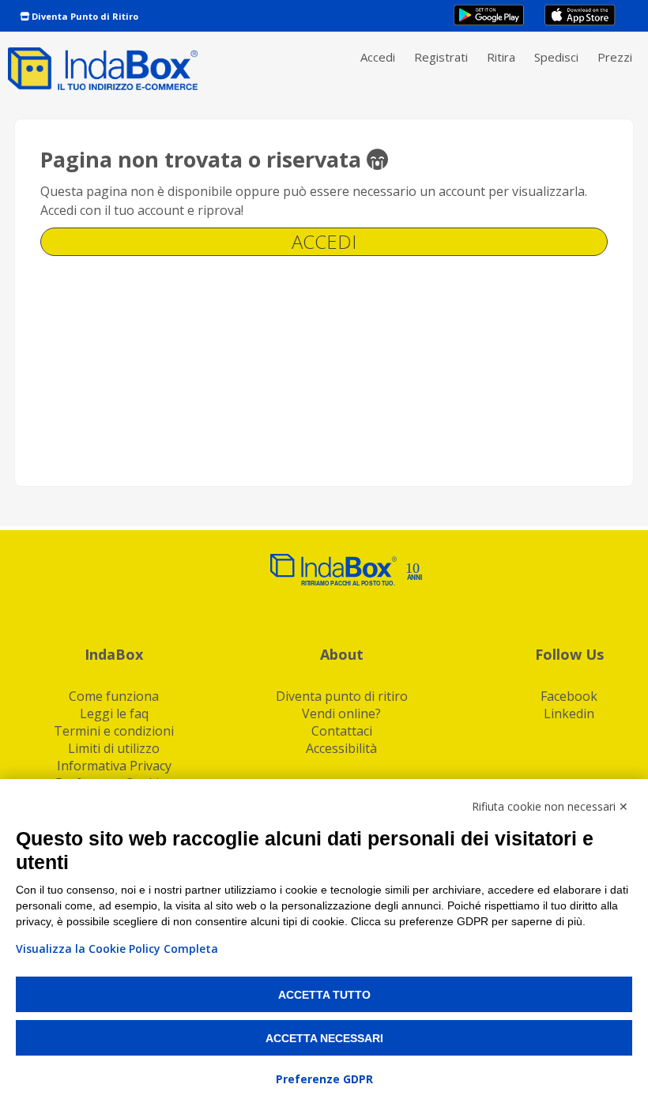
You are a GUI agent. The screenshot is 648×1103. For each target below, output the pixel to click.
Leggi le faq (114, 713)
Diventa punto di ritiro (342, 696)
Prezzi (614, 57)
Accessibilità (341, 748)
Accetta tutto (324, 994)
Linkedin (569, 713)
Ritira (501, 57)
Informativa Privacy (114, 765)
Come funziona (114, 696)
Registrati (441, 57)
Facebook (569, 696)
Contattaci (341, 731)
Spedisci (556, 57)
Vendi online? (341, 713)
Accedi (377, 57)
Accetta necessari (324, 1038)
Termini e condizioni (114, 731)
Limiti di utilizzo (114, 748)
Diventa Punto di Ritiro (83, 16)
